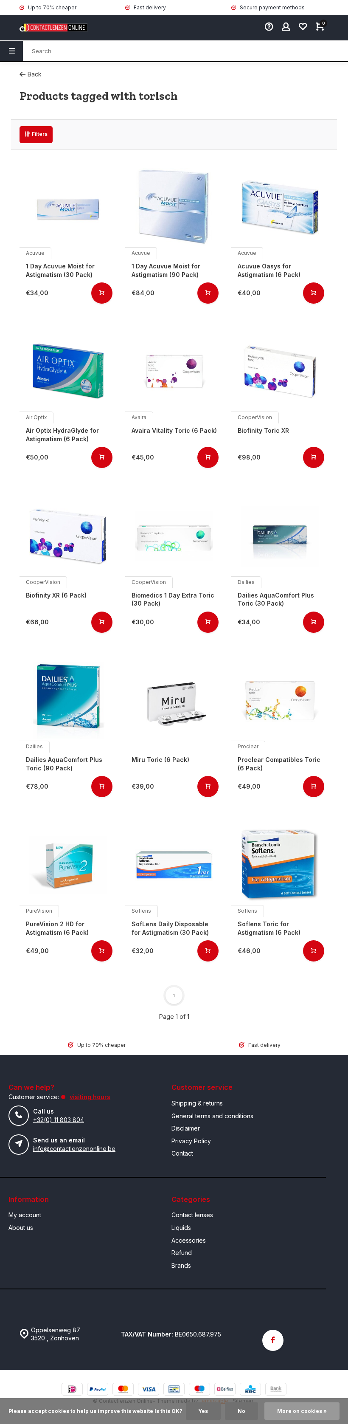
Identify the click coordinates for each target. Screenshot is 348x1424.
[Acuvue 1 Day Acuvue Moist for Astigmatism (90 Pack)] (173, 207)
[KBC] (250, 1390)
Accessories (188, 1240)
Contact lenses (192, 1214)
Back (35, 74)
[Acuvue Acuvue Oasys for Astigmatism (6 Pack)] (279, 207)
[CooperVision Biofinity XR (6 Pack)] (68, 535)
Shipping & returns (197, 1103)
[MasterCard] (123, 1390)
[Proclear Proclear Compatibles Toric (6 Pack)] (279, 700)
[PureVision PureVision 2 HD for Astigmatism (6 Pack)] (68, 865)
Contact (182, 1153)
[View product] (101, 293)
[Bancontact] (174, 1390)
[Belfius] (225, 1390)
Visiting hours (90, 1096)
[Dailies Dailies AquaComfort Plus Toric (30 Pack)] (279, 535)
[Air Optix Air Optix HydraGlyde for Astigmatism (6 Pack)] (68, 371)
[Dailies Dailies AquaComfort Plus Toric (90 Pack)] (68, 700)
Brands (181, 1265)
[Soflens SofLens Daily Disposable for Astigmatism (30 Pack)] (173, 865)
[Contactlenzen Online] (45, 27)
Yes (203, 1411)
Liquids (181, 1227)
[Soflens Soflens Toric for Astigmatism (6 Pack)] (279, 865)
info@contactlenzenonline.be (74, 1148)
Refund (181, 1252)
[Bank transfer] (275, 1390)
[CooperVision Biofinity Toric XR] (279, 371)
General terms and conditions (212, 1115)
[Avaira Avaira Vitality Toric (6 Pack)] (173, 371)
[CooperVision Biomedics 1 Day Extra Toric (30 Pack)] (173, 535)
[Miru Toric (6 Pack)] (173, 700)
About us (20, 1227)
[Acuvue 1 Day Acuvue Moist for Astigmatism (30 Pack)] (68, 207)
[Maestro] (199, 1390)
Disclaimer (185, 1128)
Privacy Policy (191, 1141)
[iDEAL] (72, 1390)
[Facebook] (272, 1340)
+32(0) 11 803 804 (58, 1119)
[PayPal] (97, 1390)
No (241, 1411)
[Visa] (148, 1390)
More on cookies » (302, 1411)
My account (24, 1214)
